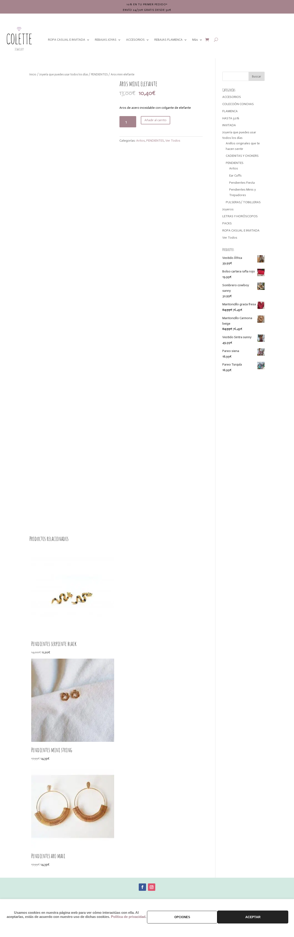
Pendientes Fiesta (242, 183)
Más (195, 40)
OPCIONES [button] (182, 917)
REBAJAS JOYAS (105, 40)
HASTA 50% (230, 118)
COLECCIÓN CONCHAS (238, 104)
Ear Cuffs (235, 175)
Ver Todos (172, 141)
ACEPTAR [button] (252, 917)
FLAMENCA (230, 111)
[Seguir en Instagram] (151, 887)
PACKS (227, 223)
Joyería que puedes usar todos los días (63, 74)
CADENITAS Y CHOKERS (242, 156)
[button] (105, 87)
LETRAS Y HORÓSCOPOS (240, 216)
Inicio (32, 74)
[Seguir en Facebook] (142, 887)
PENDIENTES (99, 74)
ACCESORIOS (135, 40)
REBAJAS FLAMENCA (168, 40)
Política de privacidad (128, 917)
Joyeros (228, 209)
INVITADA (229, 125)
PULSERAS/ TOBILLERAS (243, 202)
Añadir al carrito (155, 120)
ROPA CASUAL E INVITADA (66, 40)
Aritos (140, 141)
